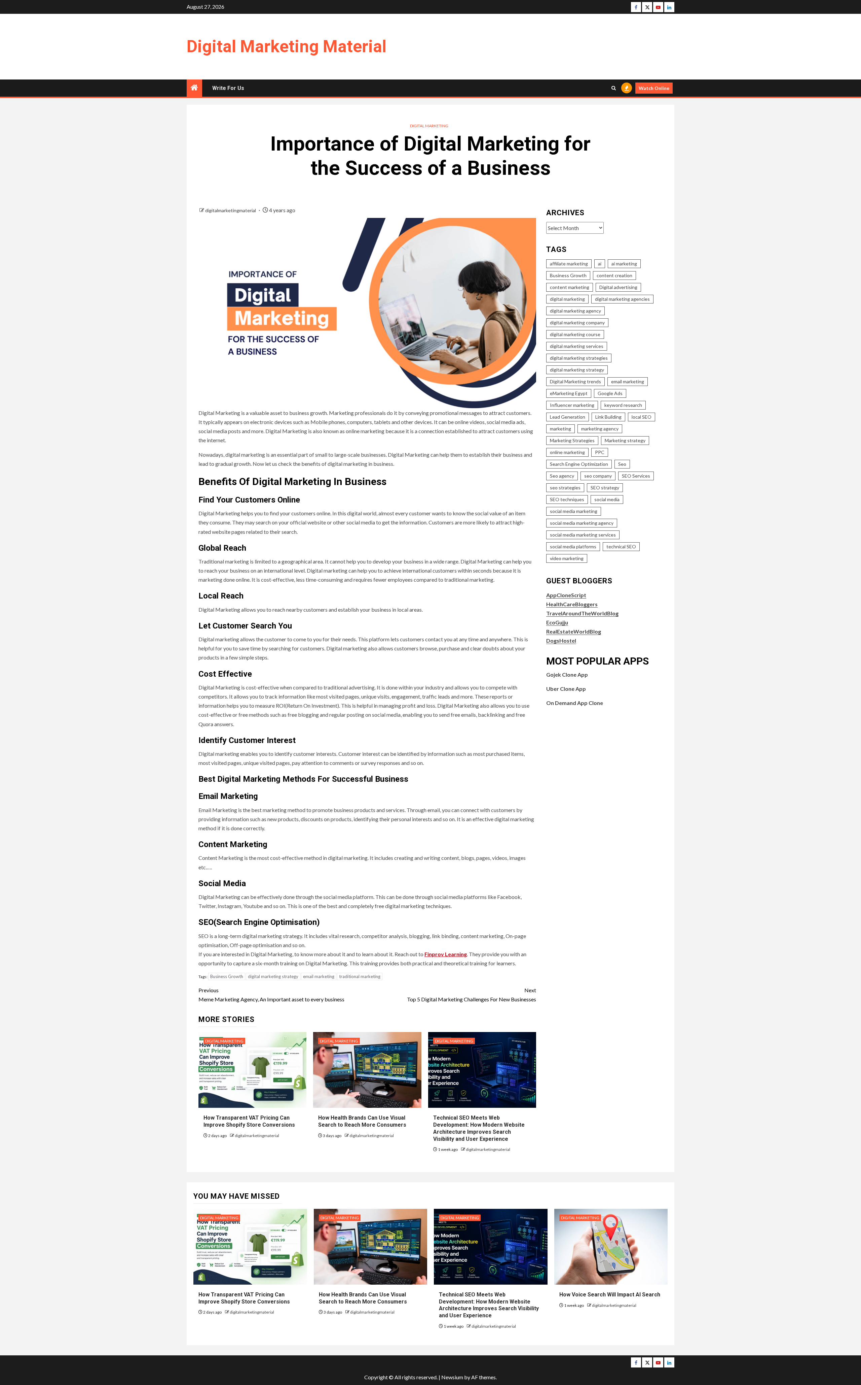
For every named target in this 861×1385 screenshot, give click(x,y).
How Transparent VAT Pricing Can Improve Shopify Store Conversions (249, 1121)
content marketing (569, 287)
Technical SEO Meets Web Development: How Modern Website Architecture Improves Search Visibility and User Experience (489, 1305)
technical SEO (621, 546)
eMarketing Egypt (569, 393)
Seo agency (562, 476)
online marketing (567, 452)
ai (599, 263)
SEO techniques (567, 499)
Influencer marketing (572, 405)
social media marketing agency (581, 523)
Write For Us (228, 88)
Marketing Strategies (572, 440)
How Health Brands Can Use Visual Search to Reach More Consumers (362, 1121)
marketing (560, 428)
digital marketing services (576, 346)
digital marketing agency (575, 311)
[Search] (613, 88)
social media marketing (573, 511)
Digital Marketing (429, 125)
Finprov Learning (445, 954)
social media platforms (573, 546)
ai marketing (624, 263)
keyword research (623, 405)
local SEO (641, 417)
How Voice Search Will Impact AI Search (609, 1294)
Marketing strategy (625, 440)
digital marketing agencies (622, 299)
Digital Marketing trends (575, 381)
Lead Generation (567, 417)
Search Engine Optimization (579, 464)
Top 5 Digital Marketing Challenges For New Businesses (471, 994)
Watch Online (654, 88)
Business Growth (226, 976)
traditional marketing (359, 976)
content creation (614, 275)
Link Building (608, 417)
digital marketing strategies (579, 358)
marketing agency (600, 428)
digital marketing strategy (273, 976)
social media (607, 499)
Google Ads (610, 393)
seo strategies (565, 487)
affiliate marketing (569, 263)
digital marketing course (575, 334)
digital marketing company (577, 322)
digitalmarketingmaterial (231, 210)
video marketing (567, 558)
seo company (598, 476)
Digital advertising (618, 287)
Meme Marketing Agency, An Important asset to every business (271, 994)
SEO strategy (605, 487)
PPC (599, 452)
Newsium (452, 1377)
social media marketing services (583, 535)
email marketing (318, 976)
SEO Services (636, 476)
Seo (622, 464)
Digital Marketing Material (286, 46)
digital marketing (567, 299)
